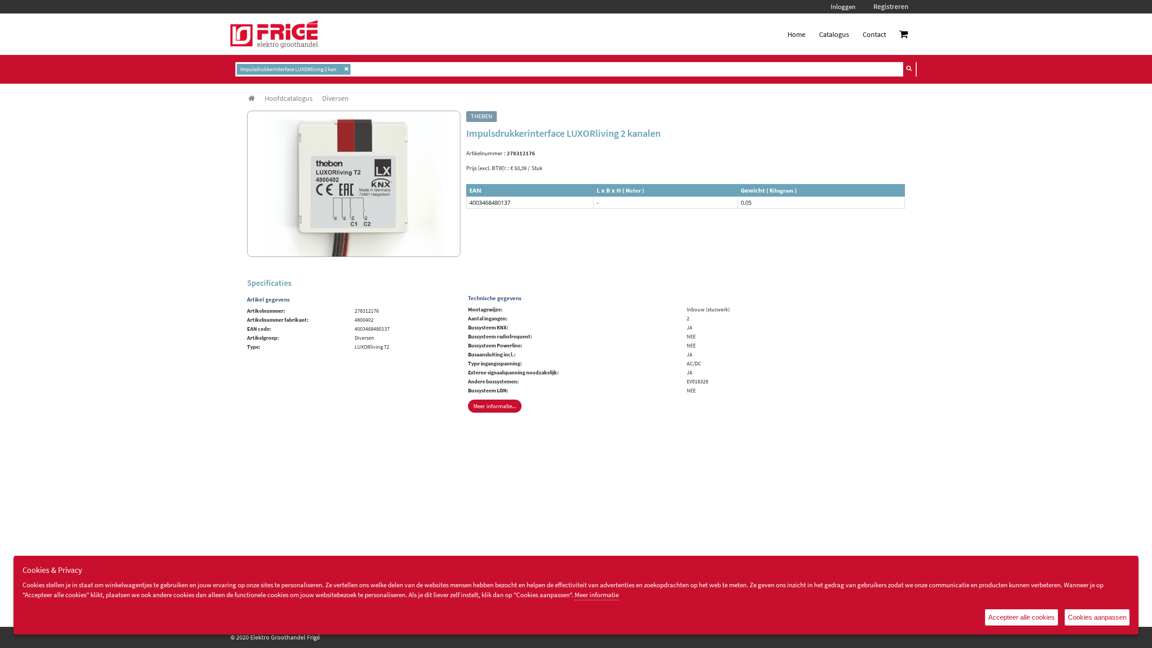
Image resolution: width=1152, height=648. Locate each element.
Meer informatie (597, 594)
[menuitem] (289, 98)
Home (797, 34)
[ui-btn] (909, 68)
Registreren (891, 6)
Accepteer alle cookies (1021, 617)
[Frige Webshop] (274, 34)
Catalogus (834, 34)
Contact (874, 34)
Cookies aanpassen (1097, 617)
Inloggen (843, 6)
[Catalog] (251, 98)
